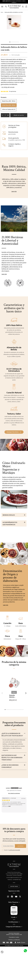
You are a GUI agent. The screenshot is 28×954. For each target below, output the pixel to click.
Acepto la (12, 850)
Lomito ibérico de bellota (8, 809)
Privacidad (17, 945)
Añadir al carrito (19, 115)
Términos (21, 945)
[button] (6, 709)
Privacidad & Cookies (14, 937)
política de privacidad (14, 850)
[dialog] (2, 952)
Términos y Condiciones (14, 939)
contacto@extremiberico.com (14, 877)
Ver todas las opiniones (14, 793)
